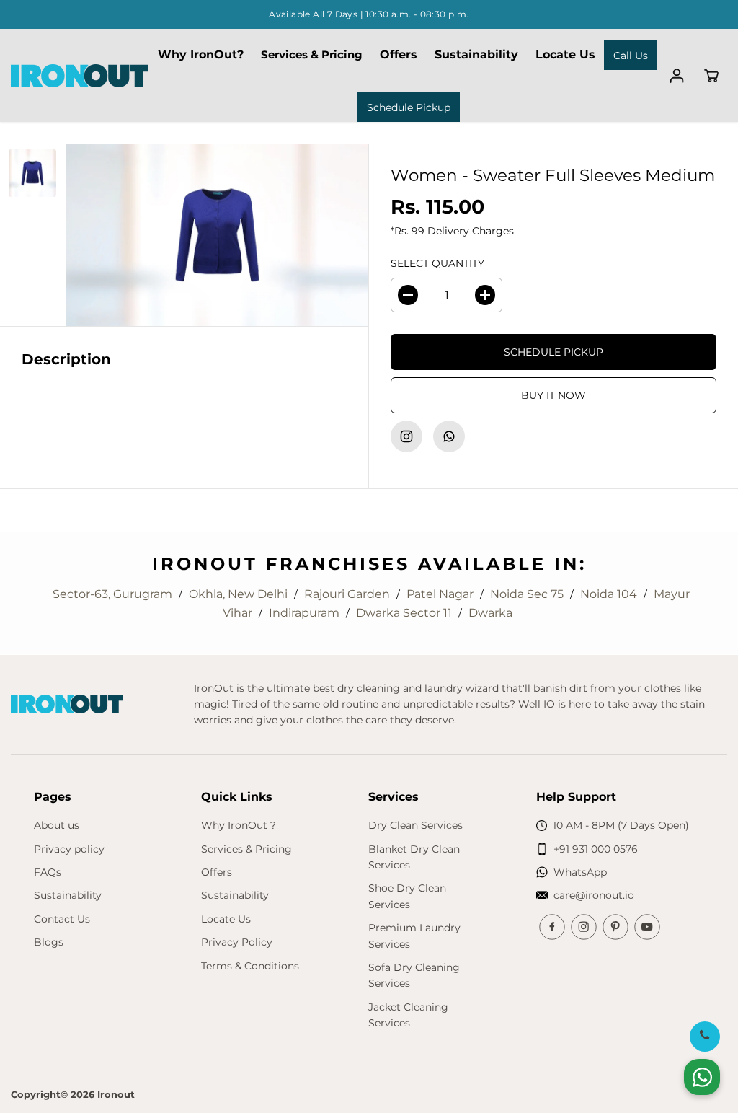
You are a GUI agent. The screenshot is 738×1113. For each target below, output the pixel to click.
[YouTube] (647, 927)
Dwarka (490, 613)
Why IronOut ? (238, 825)
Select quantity (437, 263)
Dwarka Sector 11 (405, 613)
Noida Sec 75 (528, 594)
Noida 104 (610, 594)
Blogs (48, 942)
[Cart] (711, 76)
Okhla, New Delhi (239, 594)
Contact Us (62, 918)
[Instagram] (406, 436)
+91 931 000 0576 (596, 849)
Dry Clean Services (415, 825)
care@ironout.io (594, 895)
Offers (398, 54)
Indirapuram (305, 613)
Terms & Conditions (250, 965)
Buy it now (553, 395)
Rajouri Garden (348, 594)
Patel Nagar (441, 594)
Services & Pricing (312, 54)
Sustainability (476, 54)
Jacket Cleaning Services (408, 1014)
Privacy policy (69, 849)
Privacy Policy (236, 942)
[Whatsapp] (449, 436)
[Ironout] (79, 75)
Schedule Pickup (408, 107)
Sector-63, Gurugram (114, 594)
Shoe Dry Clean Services (407, 895)
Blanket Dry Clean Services (414, 857)
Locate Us (565, 54)
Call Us (630, 55)
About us (56, 825)
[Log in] (677, 76)
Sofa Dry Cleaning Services (414, 975)
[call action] (704, 1036)
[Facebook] (552, 927)
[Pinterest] (615, 927)
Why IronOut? (201, 54)
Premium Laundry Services (414, 935)
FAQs (47, 872)
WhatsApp (580, 872)
